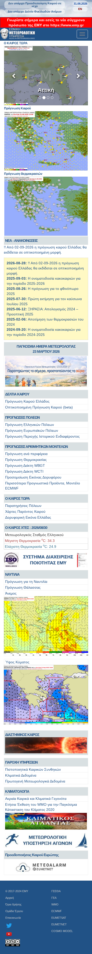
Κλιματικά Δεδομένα (20, 775)
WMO (55, 904)
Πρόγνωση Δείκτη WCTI (24, 471)
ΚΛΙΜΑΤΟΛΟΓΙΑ (17, 791)
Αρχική (9, 897)
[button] (14, 76)
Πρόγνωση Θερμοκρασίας (26, 460)
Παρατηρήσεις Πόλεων (23, 506)
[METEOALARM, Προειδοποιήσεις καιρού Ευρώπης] (46, 867)
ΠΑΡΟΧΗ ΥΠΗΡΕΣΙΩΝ (21, 762)
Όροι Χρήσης (13, 904)
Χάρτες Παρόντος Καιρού (25, 511)
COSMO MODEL (62, 931)
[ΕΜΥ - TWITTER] (23, 925)
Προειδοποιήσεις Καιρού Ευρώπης (32, 855)
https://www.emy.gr (67, 25)
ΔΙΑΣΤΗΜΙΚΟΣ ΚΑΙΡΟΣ (22, 735)
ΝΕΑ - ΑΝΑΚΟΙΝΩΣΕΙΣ (21, 240)
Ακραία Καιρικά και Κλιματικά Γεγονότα (35, 799)
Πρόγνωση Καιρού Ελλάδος (27, 401)
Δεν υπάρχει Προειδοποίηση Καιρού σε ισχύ (34, 5)
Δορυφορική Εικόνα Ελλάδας (28, 517)
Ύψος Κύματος (17, 662)
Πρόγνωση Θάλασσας (23, 587)
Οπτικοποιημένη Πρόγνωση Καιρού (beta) (39, 407)
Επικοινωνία (13, 917)
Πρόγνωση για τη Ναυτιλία (26, 582)
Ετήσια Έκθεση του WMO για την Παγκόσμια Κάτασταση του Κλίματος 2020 (41, 807)
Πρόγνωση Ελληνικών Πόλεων (29, 425)
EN (80, 8)
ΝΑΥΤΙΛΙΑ (12, 574)
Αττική (46, 90)
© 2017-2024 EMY (16, 891)
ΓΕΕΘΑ (56, 891)
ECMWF (56, 911)
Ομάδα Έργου (14, 911)
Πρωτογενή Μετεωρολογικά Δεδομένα (35, 781)
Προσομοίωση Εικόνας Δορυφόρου (33, 477)
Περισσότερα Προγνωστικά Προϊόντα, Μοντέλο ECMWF (42, 485)
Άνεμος (11, 593)
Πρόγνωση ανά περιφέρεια (26, 454)
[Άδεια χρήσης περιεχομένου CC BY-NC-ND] (23, 942)
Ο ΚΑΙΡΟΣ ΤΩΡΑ (17, 498)
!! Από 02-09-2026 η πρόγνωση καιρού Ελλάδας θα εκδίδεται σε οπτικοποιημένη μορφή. (45, 268)
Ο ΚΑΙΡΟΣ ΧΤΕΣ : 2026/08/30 (26, 528)
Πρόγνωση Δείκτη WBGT (25, 465)
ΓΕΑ (53, 897)
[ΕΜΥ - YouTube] (23, 934)
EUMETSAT (58, 917)
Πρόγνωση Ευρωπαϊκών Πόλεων (31, 430)
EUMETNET (59, 924)
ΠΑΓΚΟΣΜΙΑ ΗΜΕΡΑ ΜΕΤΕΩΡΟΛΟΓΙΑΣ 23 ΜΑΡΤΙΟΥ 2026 (46, 349)
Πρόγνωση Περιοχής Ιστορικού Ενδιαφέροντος (42, 436)
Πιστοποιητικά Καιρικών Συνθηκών (33, 769)
